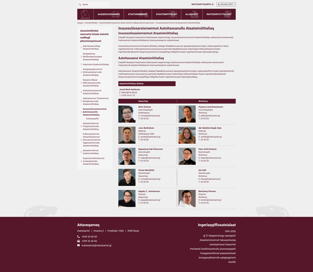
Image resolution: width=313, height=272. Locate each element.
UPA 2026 (230, 231)
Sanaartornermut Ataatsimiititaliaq (91, 152)
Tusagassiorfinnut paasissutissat (218, 253)
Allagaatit (191, 14)
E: (120, 92)
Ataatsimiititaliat (166, 14)
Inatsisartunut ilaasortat (223, 244)
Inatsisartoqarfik (201, 4)
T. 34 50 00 (143, 118)
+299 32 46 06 (89, 241)
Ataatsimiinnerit (138, 14)
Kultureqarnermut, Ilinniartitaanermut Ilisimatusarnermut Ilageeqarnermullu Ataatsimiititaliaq (91, 140)
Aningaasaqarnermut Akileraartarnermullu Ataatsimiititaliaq (92, 72)
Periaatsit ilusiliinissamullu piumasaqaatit (213, 248)
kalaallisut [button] (226, 4)
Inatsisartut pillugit (219, 14)
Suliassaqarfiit (92, 118)
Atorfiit (232, 262)
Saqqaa (80, 23)
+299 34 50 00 (89, 236)
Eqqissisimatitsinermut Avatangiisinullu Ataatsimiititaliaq (93, 161)
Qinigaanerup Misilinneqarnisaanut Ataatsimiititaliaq (92, 56)
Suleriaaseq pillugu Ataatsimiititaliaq (91, 47)
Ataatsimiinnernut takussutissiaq (218, 240)
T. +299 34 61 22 (127, 95)
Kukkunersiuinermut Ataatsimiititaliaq (92, 92)
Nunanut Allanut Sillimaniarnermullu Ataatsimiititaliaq (91, 83)
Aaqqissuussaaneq (109, 14)
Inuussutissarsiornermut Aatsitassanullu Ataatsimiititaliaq (94, 112)
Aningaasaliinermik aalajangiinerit (217, 257)
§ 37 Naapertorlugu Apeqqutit (219, 235)
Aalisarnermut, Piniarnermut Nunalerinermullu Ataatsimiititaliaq (96, 101)
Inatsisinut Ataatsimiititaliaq (96, 64)
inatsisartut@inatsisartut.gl (96, 245)
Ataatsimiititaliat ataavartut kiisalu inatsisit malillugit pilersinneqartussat (126, 23)
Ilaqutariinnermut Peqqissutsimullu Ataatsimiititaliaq (91, 126)
